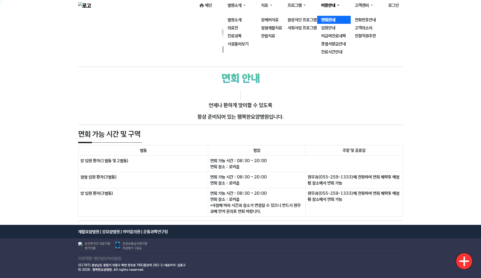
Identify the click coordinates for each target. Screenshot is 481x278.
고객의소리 (363, 28)
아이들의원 (131, 232)
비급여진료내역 (333, 36)
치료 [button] (265, 5)
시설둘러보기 (238, 44)
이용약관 (85, 258)
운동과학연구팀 (155, 232)
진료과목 (234, 36)
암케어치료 (270, 20)
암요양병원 (111, 232)
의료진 (232, 28)
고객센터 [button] (362, 5)
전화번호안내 (365, 20)
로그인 (393, 5)
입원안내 (328, 28)
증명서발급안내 (333, 44)
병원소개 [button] (235, 5)
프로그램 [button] (295, 5)
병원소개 (234, 20)
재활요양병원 (88, 232)
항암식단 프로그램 (302, 20)
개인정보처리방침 (107, 258)
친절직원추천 (365, 36)
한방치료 (268, 36)
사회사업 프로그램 (302, 28)
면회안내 (328, 20)
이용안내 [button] (328, 5)
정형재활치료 (271, 28)
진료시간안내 (331, 52)
